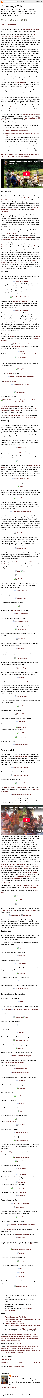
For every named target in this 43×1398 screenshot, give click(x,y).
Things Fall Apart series (29, 1329)
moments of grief (21, 756)
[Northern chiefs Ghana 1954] (20, 344)
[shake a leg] (20, 1182)
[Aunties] (21, 900)
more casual (16, 610)
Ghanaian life (21, 864)
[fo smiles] (21, 706)
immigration (30, 1338)
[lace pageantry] (20, 737)
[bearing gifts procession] (20, 478)
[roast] (25, 1017)
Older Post (37, 1362)
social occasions (14, 868)
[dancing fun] (20, 1276)
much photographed (7, 866)
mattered (25, 868)
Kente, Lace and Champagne (14, 1062)
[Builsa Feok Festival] (20, 281)
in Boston (10, 1229)
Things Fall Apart (11, 1340)
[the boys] (20, 1103)
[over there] (21, 1025)
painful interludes (6, 107)
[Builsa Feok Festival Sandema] (20, 297)
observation (35, 1336)
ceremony (20, 1334)
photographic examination (30, 29)
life (2, 1338)
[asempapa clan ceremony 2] (20, 767)
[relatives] (21, 696)
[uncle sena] (20, 1080)
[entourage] (21, 1088)
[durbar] (21, 351)
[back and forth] (20, 548)
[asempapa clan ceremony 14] (21, 794)
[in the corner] (21, 1048)
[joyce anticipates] (20, 658)
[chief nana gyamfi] (20, 392)
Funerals (3, 864)
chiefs (12, 336)
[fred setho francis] (20, 1096)
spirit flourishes (31, 910)
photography (28, 1334)
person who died (30, 887)
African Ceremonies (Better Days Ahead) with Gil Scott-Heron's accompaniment (20, 155)
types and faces (20, 82)
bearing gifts (19, 452)
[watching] (20, 1032)
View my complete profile (9, 1387)
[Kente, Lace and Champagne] (21, 1056)
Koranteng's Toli (11, 6)
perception (4, 1336)
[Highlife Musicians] (21, 1140)
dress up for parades (30, 354)
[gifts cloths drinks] (20, 533)
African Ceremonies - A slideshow (16, 1317)
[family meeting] (20, 783)
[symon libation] (20, 963)
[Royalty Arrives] (20, 357)
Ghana (35, 872)
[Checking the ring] (20, 590)
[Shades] (21, 981)
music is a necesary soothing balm (15, 787)
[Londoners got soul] (28, 1225)
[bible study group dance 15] (20, 1188)
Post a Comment (6, 1359)
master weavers (15, 410)
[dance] (20, 1111)
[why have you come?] (20, 621)
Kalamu (20, 122)
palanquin (4, 340)
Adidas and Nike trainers (20, 301)
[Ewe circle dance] (21, 1157)
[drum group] (20, 1125)
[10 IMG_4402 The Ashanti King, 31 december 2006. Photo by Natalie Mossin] (20, 401)
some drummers (11, 1121)
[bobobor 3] (20, 1237)
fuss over (6, 381)
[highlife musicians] (21, 1132)
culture (28, 872)
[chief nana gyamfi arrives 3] (20, 384)
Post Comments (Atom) (16, 1366)
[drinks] (21, 606)
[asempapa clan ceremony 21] (21, 1072)
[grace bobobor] (20, 1161)
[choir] (23, 571)
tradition (6, 1338)
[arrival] (21, 486)
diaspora (13, 1338)
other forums (5, 251)
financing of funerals (24, 876)
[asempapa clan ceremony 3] (20, 775)
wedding (22, 1336)
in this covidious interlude (31, 114)
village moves (34, 1244)
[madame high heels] (20, 988)
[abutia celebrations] (21, 613)
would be (26, 682)
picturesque (4, 408)
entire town (24, 408)
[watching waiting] (20, 1068)
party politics (26, 866)
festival (16, 1336)
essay (35, 1334)
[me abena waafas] (20, 1286)
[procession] (20, 461)
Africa (9, 1334)
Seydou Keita (16, 237)
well (15, 910)
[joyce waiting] (21, 668)
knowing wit (6, 239)
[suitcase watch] (20, 598)
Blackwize (14, 262)
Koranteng (14, 1376)
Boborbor (4, 1152)
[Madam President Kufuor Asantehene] (21, 376)
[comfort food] (18, 1017)
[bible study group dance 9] (20, 1203)
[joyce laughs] (21, 648)
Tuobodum (22, 1192)
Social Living (30, 1350)
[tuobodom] (20, 1195)
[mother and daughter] (21, 955)
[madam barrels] (20, 629)
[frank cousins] (20, 904)
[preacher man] (20, 575)
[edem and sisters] (20, 896)
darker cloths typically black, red (28, 885)
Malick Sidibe (27, 237)
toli (19, 1340)
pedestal (36, 338)
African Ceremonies (9, 24)
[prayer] (18, 571)
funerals (28, 1336)
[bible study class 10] (20, 1040)
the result (19, 682)
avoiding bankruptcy (15, 878)
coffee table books (31, 417)
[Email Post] (21, 1343)
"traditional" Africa (13, 234)
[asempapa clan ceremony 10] (21, 1249)
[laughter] (20, 1272)
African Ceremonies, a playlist (14, 1323)
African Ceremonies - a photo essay (16, 130)
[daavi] (20, 1268)
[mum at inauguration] (20, 744)
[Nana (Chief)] (20, 369)
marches (9, 373)
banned (36, 866)
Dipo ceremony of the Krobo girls (14, 415)
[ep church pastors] (20, 579)
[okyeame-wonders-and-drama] (20, 511)
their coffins (6, 910)
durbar (37, 336)
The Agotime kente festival (9, 406)
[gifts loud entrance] (21, 498)
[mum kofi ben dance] (14, 1225)
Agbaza (12, 1152)
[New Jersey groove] (21, 1217)
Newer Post (4, 1362)
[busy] (20, 1001)
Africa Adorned (6, 200)
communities (20, 1338)
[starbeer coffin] (26, 915)
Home (21, 1362)
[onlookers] (21, 973)
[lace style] (21, 733)
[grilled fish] (6, 1009)
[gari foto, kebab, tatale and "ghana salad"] (25, 1009)
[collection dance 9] (20, 1207)
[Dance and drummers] (21, 1119)
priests (15, 562)
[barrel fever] (20, 639)
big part (12, 864)
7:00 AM (18, 1343)
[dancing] (20, 1253)
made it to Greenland (23, 1234)
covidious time (5, 882)
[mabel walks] (21, 727)
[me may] (20, 1261)
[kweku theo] (20, 721)
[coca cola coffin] (15, 915)
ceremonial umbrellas (18, 346)
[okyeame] (20, 948)
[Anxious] (20, 677)
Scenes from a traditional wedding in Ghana (25, 1325)
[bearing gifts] (21, 447)
